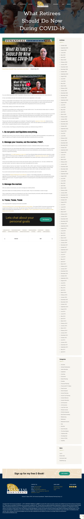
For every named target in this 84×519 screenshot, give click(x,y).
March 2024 (63, 85)
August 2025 (63, 50)
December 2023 (64, 93)
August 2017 (63, 252)
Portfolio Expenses (65, 412)
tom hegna (33, 231)
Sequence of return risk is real (41, 155)
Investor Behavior (64, 397)
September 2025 (64, 48)
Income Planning (64, 393)
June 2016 (63, 285)
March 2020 (63, 188)
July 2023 (63, 104)
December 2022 (64, 121)
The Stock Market (65, 431)
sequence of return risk (40, 121)
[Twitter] (70, 487)
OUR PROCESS (23, 4)
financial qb (24, 230)
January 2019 (64, 216)
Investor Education (65, 400)
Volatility (63, 440)
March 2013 (63, 328)
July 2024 (63, 78)
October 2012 (64, 337)
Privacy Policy (57, 488)
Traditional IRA (64, 433)
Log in (61, 453)
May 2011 (63, 349)
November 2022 (64, 124)
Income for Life (40, 230)
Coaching (63, 374)
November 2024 (64, 69)
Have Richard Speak (58, 486)
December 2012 (64, 335)
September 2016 (64, 278)
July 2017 (63, 254)
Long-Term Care (64, 407)
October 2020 (64, 171)
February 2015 (64, 323)
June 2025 (63, 52)
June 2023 (63, 107)
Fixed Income (64, 388)
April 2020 (63, 185)
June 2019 (63, 207)
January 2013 (64, 332)
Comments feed (63, 458)
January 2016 (64, 297)
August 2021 (63, 152)
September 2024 (64, 74)
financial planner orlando (16, 230)
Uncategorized (64, 436)
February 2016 (64, 294)
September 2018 (64, 226)
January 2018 (64, 242)
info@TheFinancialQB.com (40, 489)
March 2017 (63, 264)
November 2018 (64, 221)
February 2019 (64, 214)
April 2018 (63, 235)
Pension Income (64, 409)
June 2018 (63, 230)
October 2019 (64, 199)
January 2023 (64, 119)
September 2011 (64, 347)
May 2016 (63, 287)
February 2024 (64, 88)
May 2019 (63, 209)
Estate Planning (64, 378)
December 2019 (64, 195)
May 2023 (63, 109)
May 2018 (63, 233)
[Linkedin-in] (74, 487)
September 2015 (64, 306)
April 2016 (63, 290)
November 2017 (64, 245)
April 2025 (63, 57)
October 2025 (64, 45)
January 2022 (64, 140)
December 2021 (64, 142)
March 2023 (63, 114)
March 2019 (63, 211)
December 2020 (64, 166)
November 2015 (64, 302)
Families (63, 381)
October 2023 (64, 97)
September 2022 (64, 128)
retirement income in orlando (13, 231)
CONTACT (69, 4)
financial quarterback (32, 230)
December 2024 (64, 67)
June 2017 (63, 256)
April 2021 (63, 157)
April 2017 (63, 261)
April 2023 (63, 112)
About (14, 4)
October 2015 (64, 304)
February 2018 (64, 240)
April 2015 (63, 318)
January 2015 (64, 325)
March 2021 (63, 159)
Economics (63, 376)
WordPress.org (63, 460)
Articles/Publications (65, 367)
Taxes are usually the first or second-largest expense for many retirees (17, 206)
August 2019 (63, 202)
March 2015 (63, 321)
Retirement (63, 419)
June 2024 (63, 81)
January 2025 (64, 64)
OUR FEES (30, 4)
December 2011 (64, 344)
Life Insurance (64, 402)
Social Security (64, 428)
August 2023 (63, 102)
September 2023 (64, 100)
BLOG (63, 4)
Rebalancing (63, 417)
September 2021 (64, 150)
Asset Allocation (64, 369)
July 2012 (63, 340)
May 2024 (63, 83)
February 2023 (64, 116)
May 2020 (63, 183)
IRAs (28, 209)
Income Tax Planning (65, 395)
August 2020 (63, 176)
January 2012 (64, 342)
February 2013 (64, 330)
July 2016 (63, 283)
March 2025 (63, 59)
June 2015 (63, 313)
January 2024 (64, 90)
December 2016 (64, 271)
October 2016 (64, 275)
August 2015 (63, 309)
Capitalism (63, 371)
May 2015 (63, 316)
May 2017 (63, 259)
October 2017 (64, 247)
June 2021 (63, 154)
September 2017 (64, 249)
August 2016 (63, 280)
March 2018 (63, 237)
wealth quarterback (46, 231)
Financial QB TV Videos (66, 386)
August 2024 (63, 76)
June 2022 (63, 135)
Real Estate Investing (65, 414)
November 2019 (64, 197)
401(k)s (23, 209)
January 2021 (64, 164)
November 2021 (64, 145)
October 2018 (64, 223)
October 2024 (64, 71)
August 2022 (63, 131)
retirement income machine (24, 231)
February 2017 (64, 266)
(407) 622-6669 (37, 486)
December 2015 (64, 299)
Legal (55, 489)
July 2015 (63, 311)
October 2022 (64, 126)
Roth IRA (63, 426)
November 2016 (64, 273)
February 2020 (64, 190)
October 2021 (64, 147)
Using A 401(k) (64, 438)
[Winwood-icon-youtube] (75, 487)
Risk (62, 424)
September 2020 (64, 173)
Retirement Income (65, 421)
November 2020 (64, 169)
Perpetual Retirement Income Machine (18, 174)
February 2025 (64, 62)
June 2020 (63, 180)
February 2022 (64, 138)
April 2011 (63, 351)
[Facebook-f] (72, 487)
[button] (46, 219)
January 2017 (64, 268)
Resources (55, 4)
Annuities (63, 364)
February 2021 (64, 161)
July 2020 (63, 178)
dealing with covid (6, 230)
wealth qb (39, 231)
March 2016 (63, 292)
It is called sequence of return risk (18, 154)
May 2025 (63, 55)
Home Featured (64, 390)
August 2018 (63, 228)
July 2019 (63, 204)
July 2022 (63, 133)
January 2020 (64, 192)
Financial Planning (65, 383)
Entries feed (62, 455)
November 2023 (64, 95)
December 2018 (64, 218)
